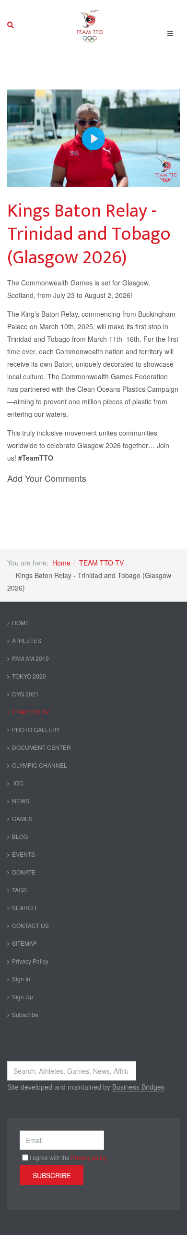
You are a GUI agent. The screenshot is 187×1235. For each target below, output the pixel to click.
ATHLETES (26, 640)
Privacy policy (89, 1157)
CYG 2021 (25, 694)
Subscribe (25, 1014)
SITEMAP (24, 943)
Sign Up (22, 996)
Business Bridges (138, 1087)
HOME (20, 622)
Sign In (21, 979)
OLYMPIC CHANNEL (39, 765)
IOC (17, 783)
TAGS (19, 890)
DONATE (23, 872)
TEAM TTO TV (101, 562)
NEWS (20, 801)
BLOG (20, 836)
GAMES (22, 818)
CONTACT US (30, 925)
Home (61, 562)
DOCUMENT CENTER (41, 747)
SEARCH (24, 907)
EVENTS (23, 854)
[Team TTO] (89, 25)
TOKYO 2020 (29, 676)
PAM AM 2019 (30, 658)
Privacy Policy (30, 961)
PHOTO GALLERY (36, 729)
